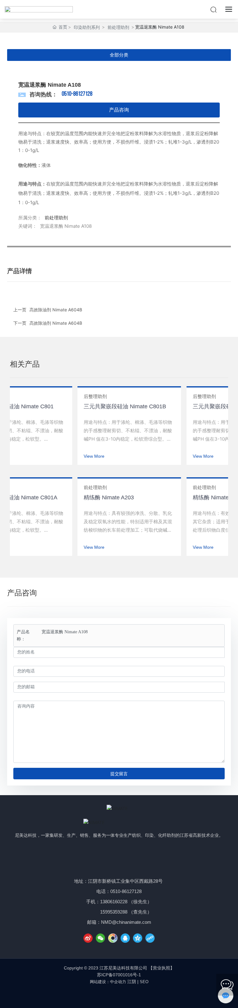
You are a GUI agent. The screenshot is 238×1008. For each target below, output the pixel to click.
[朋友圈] (112, 938)
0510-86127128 (77, 94)
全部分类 (119, 54)
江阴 (131, 981)
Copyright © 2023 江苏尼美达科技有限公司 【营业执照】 (119, 967)
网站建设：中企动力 (108, 981)
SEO (144, 981)
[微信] (100, 938)
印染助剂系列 (87, 27)
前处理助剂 (118, 27)
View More (89, 456)
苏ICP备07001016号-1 (119, 974)
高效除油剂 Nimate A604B (55, 323)
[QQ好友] (125, 938)
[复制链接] (150, 938)
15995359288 (113, 911)
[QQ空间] (137, 938)
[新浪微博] (88, 938)
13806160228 (113, 901)
